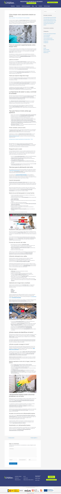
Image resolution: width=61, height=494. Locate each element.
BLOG (24, 476)
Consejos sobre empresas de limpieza (50, 33)
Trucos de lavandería (47, 35)
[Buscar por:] (50, 11)
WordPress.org (46, 52)
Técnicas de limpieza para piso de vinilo (50, 20)
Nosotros (13, 6)
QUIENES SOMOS (18, 476)
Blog (33, 6)
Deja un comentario (12, 17)
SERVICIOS (17, 478)
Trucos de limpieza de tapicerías (49, 39)
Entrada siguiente (34, 437)
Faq (36, 6)
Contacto (40, 6)
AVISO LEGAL (37, 478)
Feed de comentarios (47, 51)
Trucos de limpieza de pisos (48, 38)
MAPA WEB (37, 480)
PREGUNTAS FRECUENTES (28, 479)
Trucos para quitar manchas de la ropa (50, 19)
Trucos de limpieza (19, 17)
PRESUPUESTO (18, 479)
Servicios (18, 6)
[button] (31, 3)
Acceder (45, 48)
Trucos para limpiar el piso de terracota (50, 17)
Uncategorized (46, 42)
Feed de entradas (46, 49)
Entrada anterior (11, 437)
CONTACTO (25, 478)
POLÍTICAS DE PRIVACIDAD (37, 476)
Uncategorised (46, 41)
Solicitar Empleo (47, 6)
